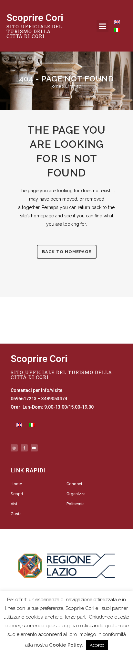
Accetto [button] (97, 645)
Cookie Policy (65, 645)
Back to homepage (66, 251)
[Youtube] (34, 447)
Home (55, 86)
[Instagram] (14, 447)
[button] (103, 26)
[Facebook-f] (24, 447)
